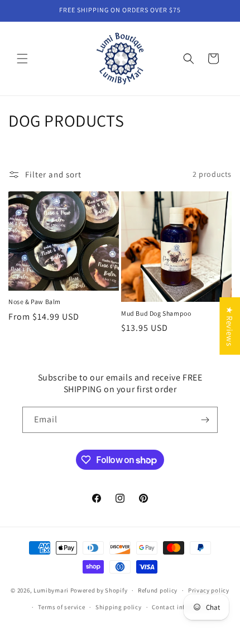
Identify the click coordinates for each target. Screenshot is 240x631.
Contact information (182, 607)
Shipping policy (118, 607)
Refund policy (157, 590)
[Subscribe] (205, 420)
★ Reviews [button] (229, 325)
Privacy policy (208, 590)
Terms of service (61, 607)
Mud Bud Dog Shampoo (156, 313)
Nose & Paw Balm (34, 301)
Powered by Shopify (99, 590)
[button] (22, 58)
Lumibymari (51, 590)
